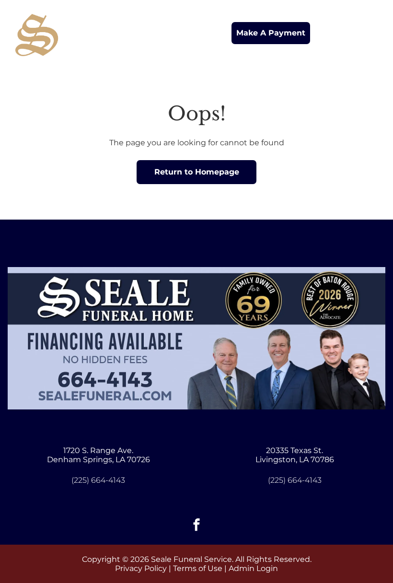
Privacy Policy (141, 568)
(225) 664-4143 (98, 480)
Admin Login (253, 568)
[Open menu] (370, 33)
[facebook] (196, 525)
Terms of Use (197, 568)
